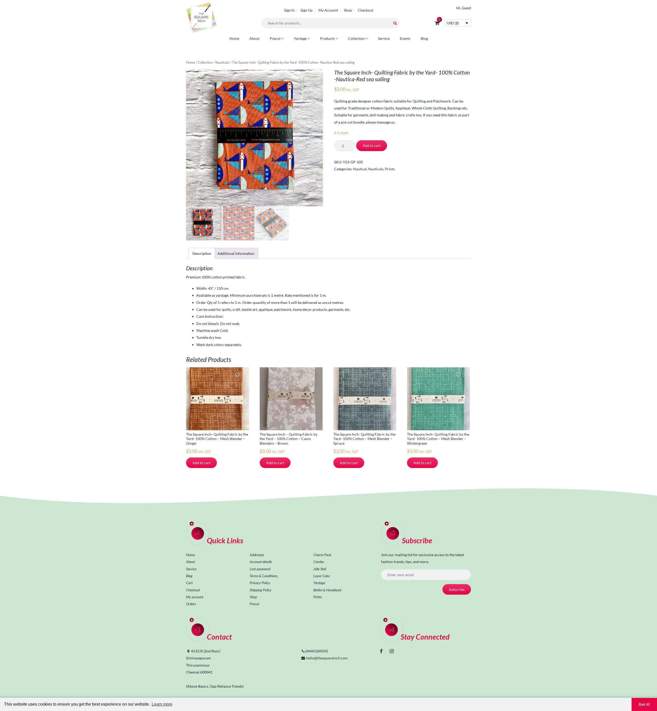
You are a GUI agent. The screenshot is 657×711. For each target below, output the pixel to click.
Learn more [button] (162, 704)
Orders (191, 604)
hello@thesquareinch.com (327, 658)
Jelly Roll (319, 569)
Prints (390, 169)
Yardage (300, 38)
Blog (424, 38)
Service (384, 38)
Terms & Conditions (263, 576)
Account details (261, 561)
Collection (356, 38)
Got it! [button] (644, 704)
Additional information (235, 253)
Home (234, 38)
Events (405, 38)
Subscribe (457, 589)
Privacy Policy (260, 583)
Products (327, 38)
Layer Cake (321, 576)
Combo (318, 561)
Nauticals (222, 62)
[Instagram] (392, 651)
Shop (348, 10)
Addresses (257, 555)
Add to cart (372, 145)
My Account (328, 10)
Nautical (360, 169)
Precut (275, 38)
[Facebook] (381, 651)
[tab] (201, 253)
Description (201, 253)
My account (194, 597)
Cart (189, 583)
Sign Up (307, 10)
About (254, 38)
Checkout (365, 10)
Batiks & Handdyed (327, 590)
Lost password (260, 569)
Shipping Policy (261, 590)
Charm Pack (322, 555)
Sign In (289, 10)
